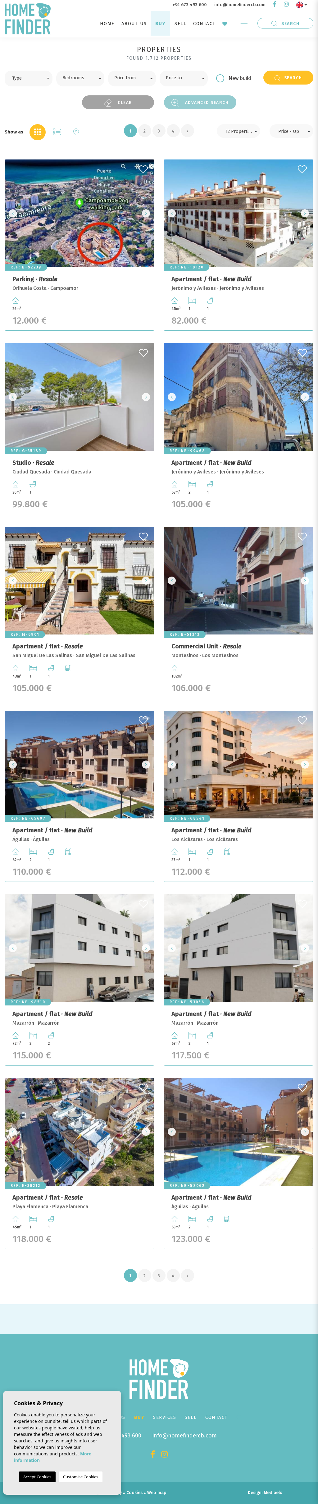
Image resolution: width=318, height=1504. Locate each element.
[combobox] (28, 78)
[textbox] (33, 77)
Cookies (134, 1492)
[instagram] (286, 4)
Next (147, 213)
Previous (11, 213)
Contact (204, 23)
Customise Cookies (80, 1477)
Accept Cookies (37, 1477)
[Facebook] (274, 4)
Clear (124, 102)
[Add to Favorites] (144, 167)
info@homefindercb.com (240, 4)
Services (164, 1417)
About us (134, 23)
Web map (156, 1492)
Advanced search (206, 102)
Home (107, 23)
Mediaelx (273, 1492)
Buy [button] (160, 23)
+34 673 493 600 (189, 4)
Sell (180, 23)
